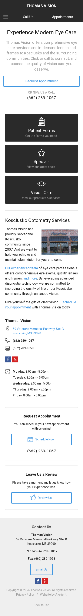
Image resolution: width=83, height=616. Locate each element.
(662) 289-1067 (41, 97)
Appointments (62, 17)
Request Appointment (41, 81)
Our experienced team (21, 268)
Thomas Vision (41, 590)
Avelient (60, 594)
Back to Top (41, 605)
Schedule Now (44, 439)
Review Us (44, 498)
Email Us (41, 569)
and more (30, 278)
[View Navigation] (7, 17)
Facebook (8, 359)
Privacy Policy (25, 594)
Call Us (28, 17)
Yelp (15, 359)
